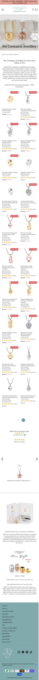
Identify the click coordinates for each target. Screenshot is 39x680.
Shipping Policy (6, 636)
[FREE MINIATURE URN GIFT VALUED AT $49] (19, 565)
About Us (4, 608)
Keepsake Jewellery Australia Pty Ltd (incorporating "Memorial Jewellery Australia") (18, 664)
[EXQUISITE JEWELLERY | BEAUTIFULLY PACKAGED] (19, 513)
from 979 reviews (18, 435)
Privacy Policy (6, 639)
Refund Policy (6, 633)
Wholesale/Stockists (7, 622)
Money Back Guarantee (8, 617)
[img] (19, 433)
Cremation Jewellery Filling (9, 628)
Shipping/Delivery (7, 619)
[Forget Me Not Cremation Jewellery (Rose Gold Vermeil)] (19, 474)
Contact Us (5, 606)
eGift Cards (5, 614)
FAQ (3, 625)
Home (3, 54)
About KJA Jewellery (7, 611)
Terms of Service (6, 642)
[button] (25, 117)
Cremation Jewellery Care (8, 631)
